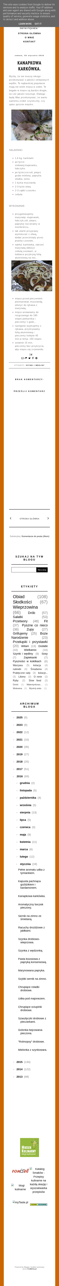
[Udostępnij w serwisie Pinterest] (36, 358)
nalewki (17, 669)
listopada (26, 790)
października (28, 797)
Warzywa (18, 665)
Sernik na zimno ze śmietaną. (29, 917)
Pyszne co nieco (35, 625)
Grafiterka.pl (31, 1269)
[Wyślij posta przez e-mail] (30, 354)
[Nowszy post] (10, 518)
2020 (19, 746)
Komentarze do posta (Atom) (35, 536)
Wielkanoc (30, 649)
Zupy (30, 629)
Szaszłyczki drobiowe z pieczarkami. (32, 1020)
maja (23, 834)
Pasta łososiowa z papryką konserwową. (32, 960)
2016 (20, 776)
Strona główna (29, 33)
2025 (19, 717)
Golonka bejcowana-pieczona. (30, 1031)
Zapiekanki (30, 657)
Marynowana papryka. (31, 970)
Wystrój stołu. (35, 688)
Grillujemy (20, 633)
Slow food (35, 680)
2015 (19, 1061)
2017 (19, 769)
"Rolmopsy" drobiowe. (31, 1041)
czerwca (25, 827)
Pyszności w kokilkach (27, 661)
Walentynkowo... (34, 684)
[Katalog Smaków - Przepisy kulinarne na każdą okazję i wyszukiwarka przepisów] (39, 1191)
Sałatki (18, 617)
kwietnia (25, 841)
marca (24, 849)
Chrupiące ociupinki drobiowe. (30, 1008)
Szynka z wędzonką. (30, 950)
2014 (19, 1069)
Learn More (25, 24)
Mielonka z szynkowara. (32, 1049)
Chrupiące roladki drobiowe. (28, 988)
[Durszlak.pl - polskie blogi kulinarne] (20, 1189)
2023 (19, 724)
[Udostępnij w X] (29, 358)
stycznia (25, 864)
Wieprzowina (25, 607)
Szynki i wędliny (35, 365)
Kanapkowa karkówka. (29, 66)
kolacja (37, 665)
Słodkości (22, 602)
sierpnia (25, 812)
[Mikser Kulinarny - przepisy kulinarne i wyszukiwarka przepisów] (29, 1156)
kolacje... (43, 672)
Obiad (19, 596)
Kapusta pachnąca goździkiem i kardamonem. (29, 884)
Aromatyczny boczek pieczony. (30, 906)
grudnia (25, 783)
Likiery (22, 676)
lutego (24, 856)
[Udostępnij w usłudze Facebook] (32, 358)
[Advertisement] (31, 484)
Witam (25, 646)
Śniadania (36, 669)
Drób (31, 613)
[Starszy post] (48, 518)
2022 (19, 732)
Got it (38, 24)
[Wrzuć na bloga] (26, 358)
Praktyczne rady (21, 672)
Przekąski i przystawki (30, 642)
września (25, 805)
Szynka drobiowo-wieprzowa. (29, 941)
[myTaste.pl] (20, 1202)
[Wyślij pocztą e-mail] (22, 358)
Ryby (15, 680)
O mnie (29, 37)
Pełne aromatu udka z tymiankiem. (31, 871)
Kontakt (29, 41)
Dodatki (43, 646)
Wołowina (17, 688)
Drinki (15, 684)
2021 (19, 739)
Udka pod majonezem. (31, 998)
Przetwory (20, 621)
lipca (23, 819)
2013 (19, 1076)
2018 (19, 761)
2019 (19, 754)
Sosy (45, 653)
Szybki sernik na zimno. (32, 978)
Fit (46, 621)
